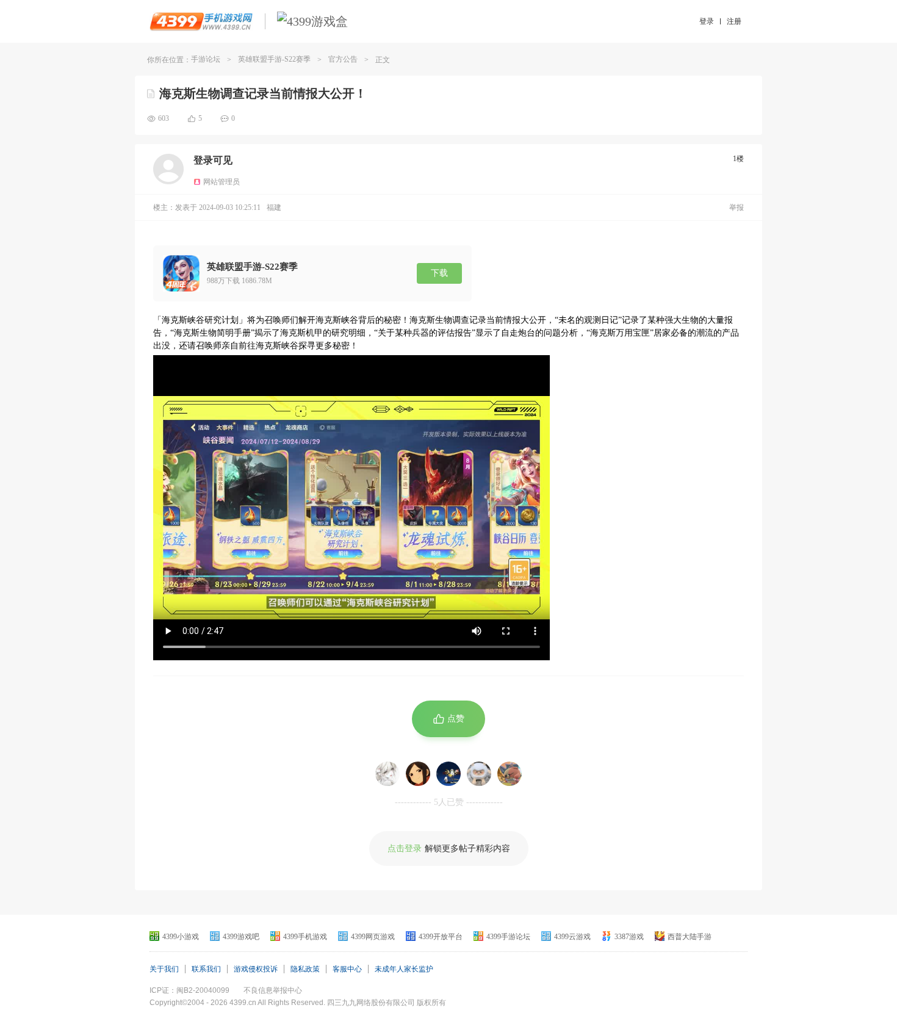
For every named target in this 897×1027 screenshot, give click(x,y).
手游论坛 (205, 59)
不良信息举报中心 (272, 990)
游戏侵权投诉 (256, 969)
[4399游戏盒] (312, 21)
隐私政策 (305, 969)
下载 (439, 273)
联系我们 (206, 969)
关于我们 (164, 969)
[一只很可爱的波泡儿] (509, 774)
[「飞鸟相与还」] (387, 774)
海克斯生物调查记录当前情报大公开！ (263, 93)
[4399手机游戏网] (201, 21)
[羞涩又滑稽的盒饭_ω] (479, 774)
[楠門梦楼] (448, 774)
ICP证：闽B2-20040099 (189, 990)
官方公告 (343, 59)
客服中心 (347, 969)
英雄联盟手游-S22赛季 (274, 59)
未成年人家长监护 (404, 969)
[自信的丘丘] (418, 774)
